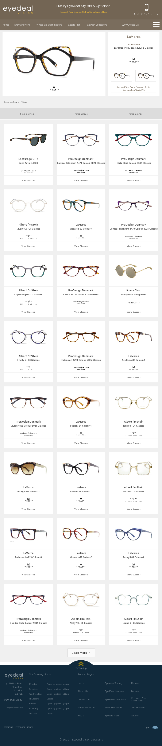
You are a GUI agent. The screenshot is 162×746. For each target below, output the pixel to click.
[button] (130, 24)
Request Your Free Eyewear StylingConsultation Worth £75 (133, 88)
